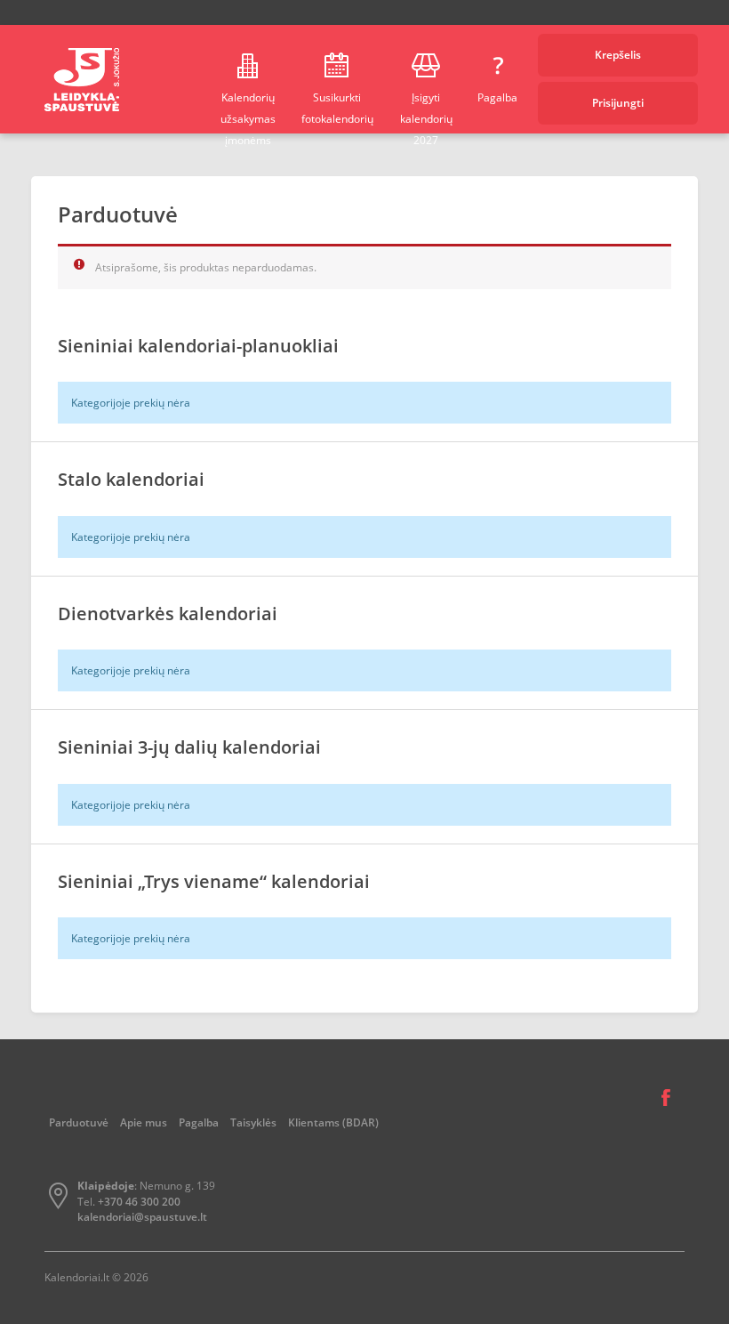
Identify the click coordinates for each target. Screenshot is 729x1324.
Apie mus (143, 1122)
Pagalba (497, 97)
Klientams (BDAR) (333, 1122)
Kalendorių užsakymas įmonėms (248, 112)
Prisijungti (618, 102)
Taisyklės (253, 1122)
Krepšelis (618, 54)
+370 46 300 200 (139, 1201)
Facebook (666, 1098)
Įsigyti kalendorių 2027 (426, 112)
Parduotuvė (78, 1122)
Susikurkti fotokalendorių (337, 108)
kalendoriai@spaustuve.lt (142, 1216)
